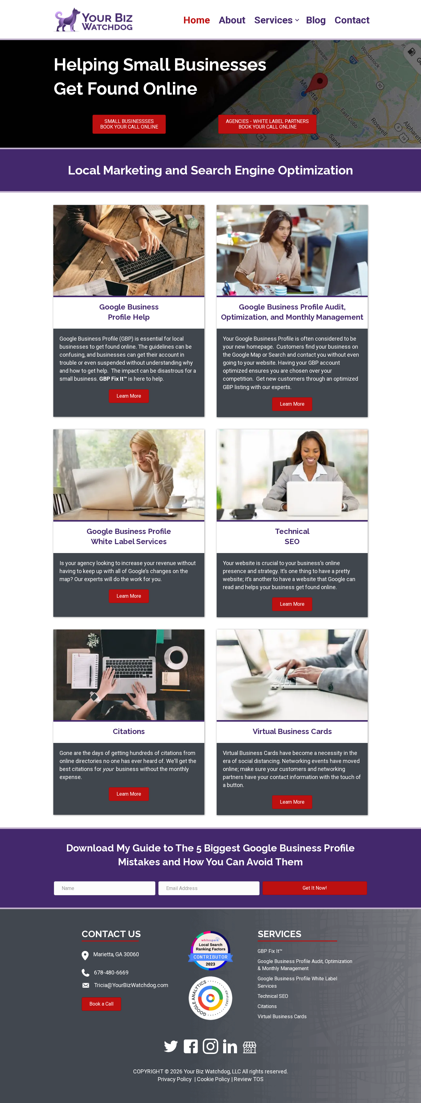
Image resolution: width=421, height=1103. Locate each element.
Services (273, 20)
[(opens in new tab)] (210, 950)
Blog (316, 20)
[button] (297, 20)
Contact (352, 20)
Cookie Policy (213, 1079)
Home (196, 20)
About (232, 20)
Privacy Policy (175, 1079)
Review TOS (249, 1079)
